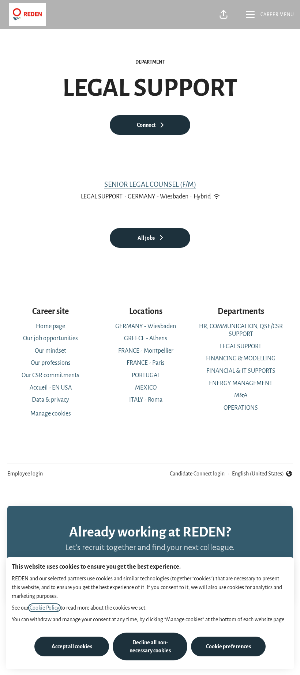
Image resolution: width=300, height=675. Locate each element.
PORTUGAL (146, 375)
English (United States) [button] (258, 474)
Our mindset (50, 351)
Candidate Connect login (197, 474)
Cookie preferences (228, 646)
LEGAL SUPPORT (241, 346)
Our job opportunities (50, 338)
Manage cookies (50, 413)
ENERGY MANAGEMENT (241, 383)
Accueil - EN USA (51, 387)
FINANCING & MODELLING (240, 358)
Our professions (51, 363)
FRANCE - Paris (146, 363)
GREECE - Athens (145, 338)
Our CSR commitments (50, 375)
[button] (223, 14)
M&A (240, 395)
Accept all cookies (72, 646)
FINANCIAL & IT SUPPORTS (240, 371)
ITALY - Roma (145, 400)
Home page (50, 326)
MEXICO (146, 387)
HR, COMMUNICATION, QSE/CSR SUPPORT (241, 330)
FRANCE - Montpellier (145, 351)
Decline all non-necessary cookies (150, 646)
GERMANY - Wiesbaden (145, 326)
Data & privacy (50, 400)
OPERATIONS (241, 408)
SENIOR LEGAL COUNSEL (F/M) (150, 184)
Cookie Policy (44, 608)
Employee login (25, 474)
